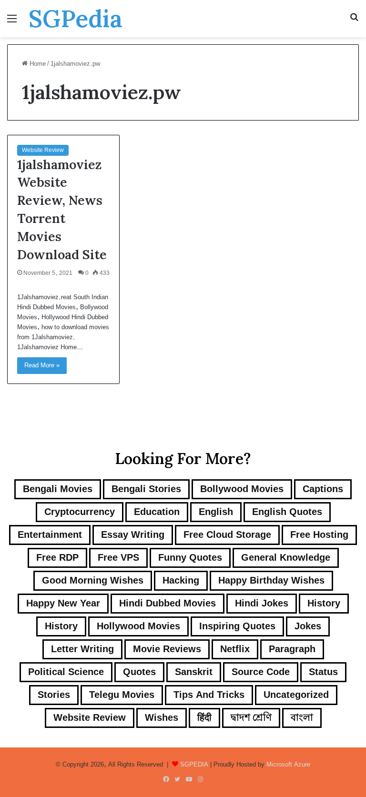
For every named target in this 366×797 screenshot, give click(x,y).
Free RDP (57, 557)
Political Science (66, 672)
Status (323, 672)
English (216, 511)
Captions (323, 489)
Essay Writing (132, 534)
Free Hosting (319, 534)
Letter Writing (82, 649)
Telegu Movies (121, 694)
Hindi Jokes (261, 603)
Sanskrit (194, 672)
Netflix (235, 649)
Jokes (308, 626)
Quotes (139, 672)
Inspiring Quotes (237, 626)
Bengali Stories (146, 489)
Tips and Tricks (208, 694)
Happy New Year (63, 603)
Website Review (43, 150)
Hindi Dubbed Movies (167, 603)
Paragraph (292, 649)
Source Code (261, 672)
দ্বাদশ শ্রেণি (251, 717)
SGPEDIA (194, 764)
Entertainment (50, 534)
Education (157, 511)
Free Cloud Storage (227, 534)
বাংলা (302, 717)
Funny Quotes (190, 557)
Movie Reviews (167, 649)
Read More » (42, 365)
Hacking (181, 580)
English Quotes (287, 511)
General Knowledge (285, 557)
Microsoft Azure (288, 764)
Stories (54, 694)
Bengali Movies (57, 489)
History (323, 603)
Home (37, 64)
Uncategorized (296, 694)
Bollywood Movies (242, 489)
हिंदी (204, 717)
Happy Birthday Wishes (271, 580)
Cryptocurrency (79, 511)
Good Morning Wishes (92, 580)
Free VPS (118, 557)
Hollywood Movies (138, 626)
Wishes (161, 717)
